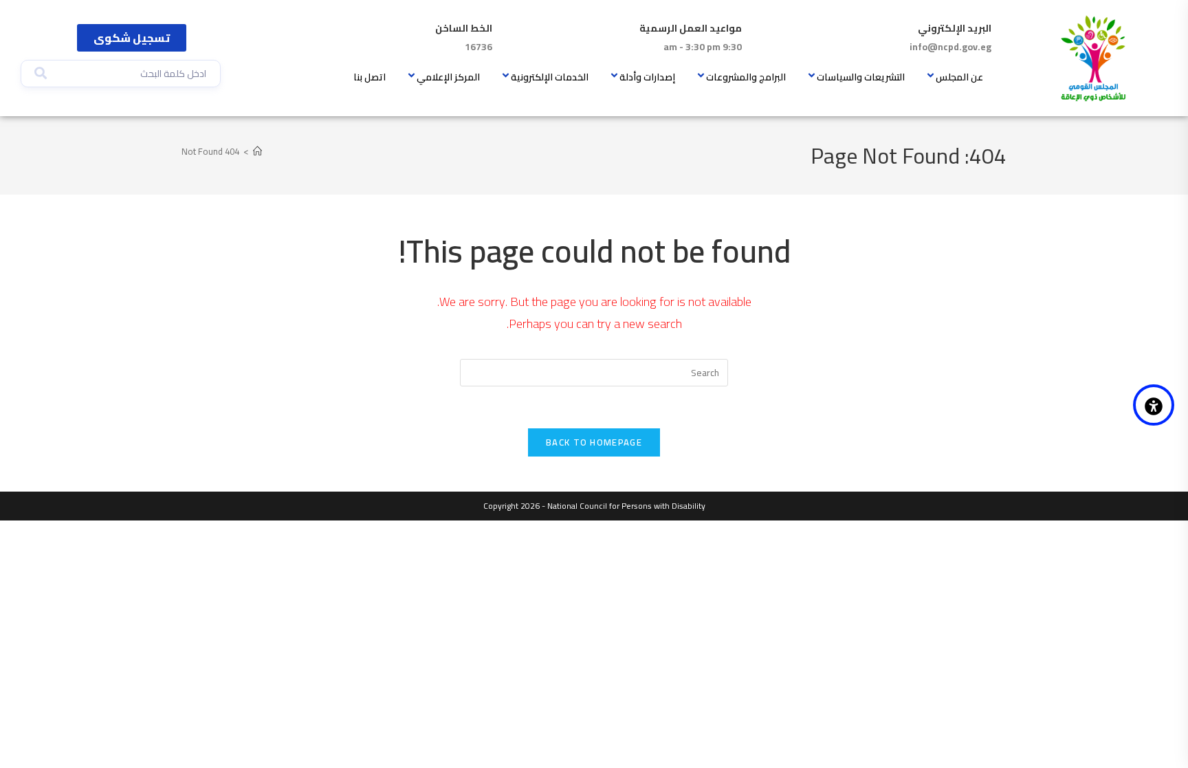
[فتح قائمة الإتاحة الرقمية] (1153, 405)
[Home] (257, 151)
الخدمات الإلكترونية (549, 77)
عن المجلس (959, 77)
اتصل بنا (369, 77)
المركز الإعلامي (448, 77)
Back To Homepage (594, 442)
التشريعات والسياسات (861, 77)
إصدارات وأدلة (647, 77)
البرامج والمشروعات (746, 77)
